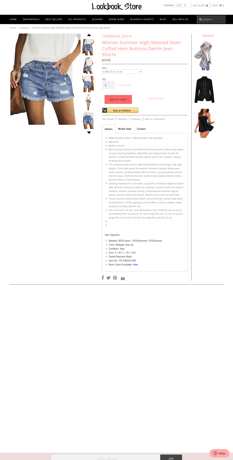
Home (13, 19)
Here (135, 264)
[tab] (108, 129)
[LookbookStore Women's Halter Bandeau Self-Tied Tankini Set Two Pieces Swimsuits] (204, 137)
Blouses (97, 19)
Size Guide (108, 119)
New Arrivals (31, 19)
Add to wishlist (156, 98)
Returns (122, 119)
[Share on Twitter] (108, 278)
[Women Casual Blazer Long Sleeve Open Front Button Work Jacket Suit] (204, 103)
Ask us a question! (155, 119)
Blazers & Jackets (142, 19)
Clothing (24, 27)
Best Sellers (54, 19)
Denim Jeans (116, 19)
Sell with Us (180, 19)
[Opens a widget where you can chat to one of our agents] (219, 453)
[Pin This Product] (115, 278)
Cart (218, 5)
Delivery (136, 119)
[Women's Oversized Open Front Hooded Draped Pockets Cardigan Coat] (205, 69)
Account (199, 5)
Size (104, 67)
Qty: (104, 79)
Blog (163, 19)
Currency (169, 5)
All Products (77, 19)
